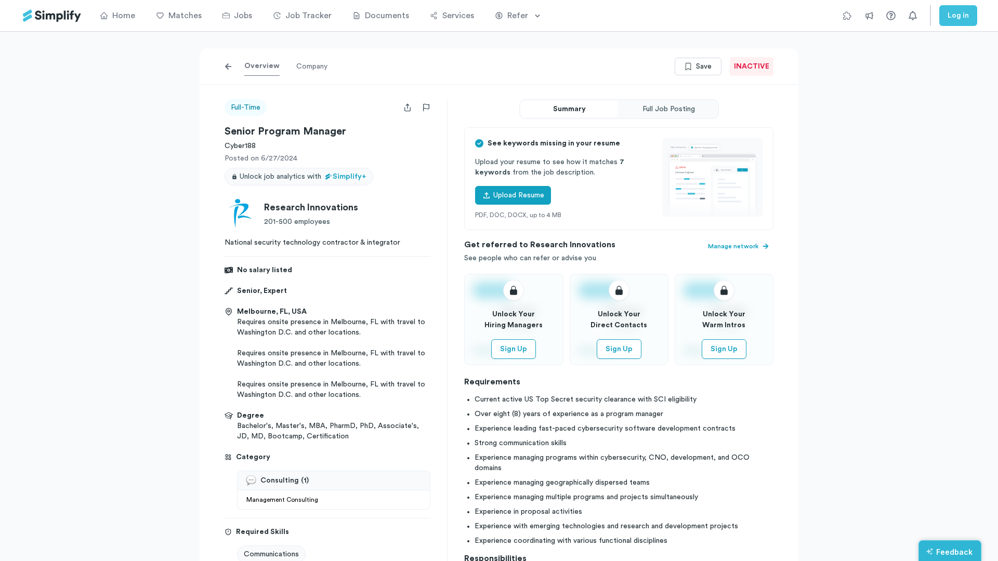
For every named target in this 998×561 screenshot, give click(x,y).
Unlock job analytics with (303, 176)
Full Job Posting (668, 109)
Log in (958, 15)
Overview (262, 66)
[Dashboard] (52, 15)
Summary (569, 109)
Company (311, 66)
